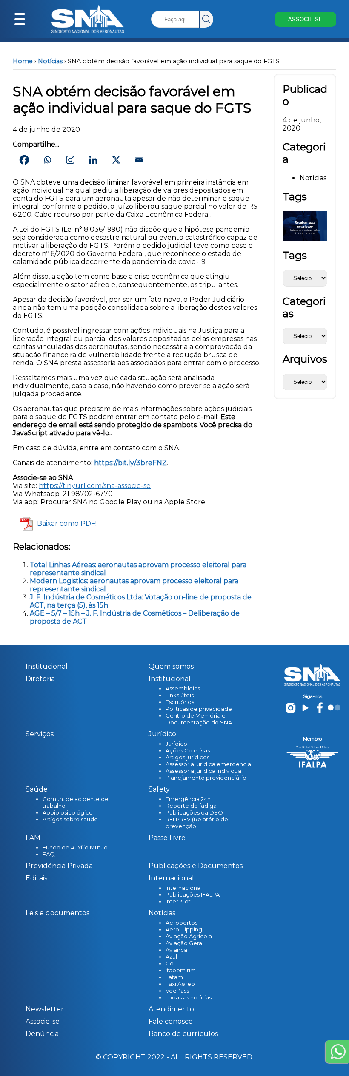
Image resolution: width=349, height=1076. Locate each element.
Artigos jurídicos (187, 757)
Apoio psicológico (68, 812)
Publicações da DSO (194, 812)
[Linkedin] (93, 159)
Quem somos (171, 666)
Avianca (176, 949)
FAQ (49, 854)
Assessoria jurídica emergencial (209, 764)
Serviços (40, 734)
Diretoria (40, 679)
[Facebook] (24, 159)
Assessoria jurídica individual (204, 770)
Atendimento (171, 1009)
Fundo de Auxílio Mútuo (75, 847)
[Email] (139, 159)
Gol (170, 963)
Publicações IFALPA (193, 894)
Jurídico (176, 743)
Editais (36, 878)
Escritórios (180, 701)
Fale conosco (171, 1021)
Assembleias (183, 688)
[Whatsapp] (47, 159)
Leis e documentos (57, 913)
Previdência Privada (59, 866)
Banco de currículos (183, 1034)
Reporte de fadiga (191, 805)
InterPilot (178, 901)
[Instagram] (70, 159)
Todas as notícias (189, 997)
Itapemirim (181, 970)
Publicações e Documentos (196, 866)
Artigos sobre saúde (70, 819)
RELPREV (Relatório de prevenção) (197, 822)
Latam (174, 977)
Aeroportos (181, 922)
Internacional (184, 887)
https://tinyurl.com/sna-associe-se (95, 486)
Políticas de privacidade (199, 708)
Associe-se (43, 1021)
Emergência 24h (188, 798)
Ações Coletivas (188, 750)
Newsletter (45, 1009)
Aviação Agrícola (189, 936)
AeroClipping (184, 929)
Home (23, 61)
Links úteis (180, 695)
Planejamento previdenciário (206, 777)
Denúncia (42, 1034)
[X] (116, 159)
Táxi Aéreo (180, 983)
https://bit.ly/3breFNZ (130, 463)
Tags (295, 255)
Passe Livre (167, 838)
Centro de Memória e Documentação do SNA (199, 719)
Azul (171, 956)
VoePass (177, 990)
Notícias (50, 61)
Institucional (47, 666)
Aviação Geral (184, 943)
